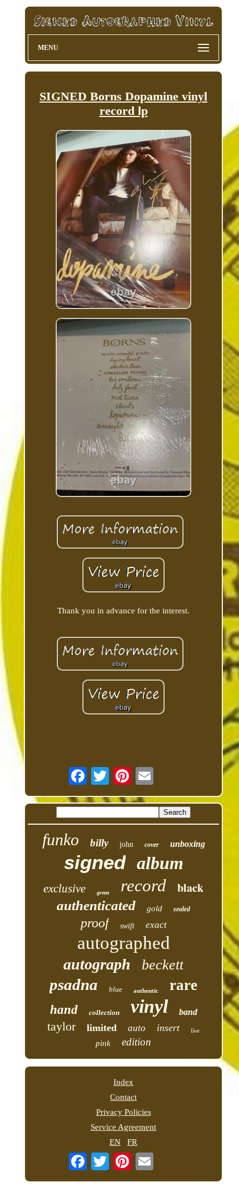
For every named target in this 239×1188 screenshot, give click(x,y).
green (103, 893)
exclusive (64, 888)
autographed (123, 943)
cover (152, 845)
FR (132, 1142)
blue (115, 989)
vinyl (149, 1006)
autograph (97, 964)
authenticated (96, 905)
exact (156, 925)
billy (99, 843)
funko (60, 839)
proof (95, 923)
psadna (73, 984)
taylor (61, 1026)
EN (115, 1142)
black (190, 888)
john (126, 844)
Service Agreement (123, 1127)
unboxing (187, 844)
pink (103, 1043)
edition (136, 1042)
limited (102, 1027)
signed (95, 862)
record (143, 885)
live (195, 1030)
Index (123, 1082)
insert (168, 1027)
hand (64, 1010)
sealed (181, 909)
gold (154, 908)
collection (104, 1012)
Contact (123, 1097)
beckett (162, 965)
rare (183, 985)
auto (137, 1028)
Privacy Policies (123, 1112)
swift (127, 926)
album (160, 863)
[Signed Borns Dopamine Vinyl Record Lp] (123, 220)
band (188, 1012)
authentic (145, 990)
